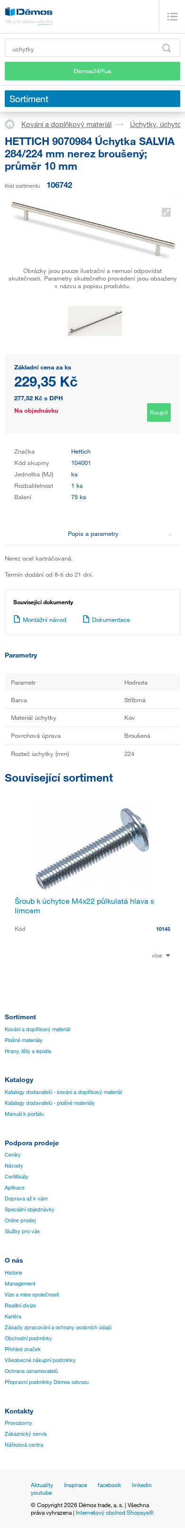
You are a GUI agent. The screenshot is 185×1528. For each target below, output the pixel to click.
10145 (163, 928)
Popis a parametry (93, 533)
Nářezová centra (24, 1444)
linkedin (142, 1485)
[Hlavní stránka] (13, 123)
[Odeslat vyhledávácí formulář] (166, 48)
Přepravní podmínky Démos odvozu (47, 1382)
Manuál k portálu (24, 1114)
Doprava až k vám (26, 1198)
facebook (109, 1485)
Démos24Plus (92, 71)
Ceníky (13, 1154)
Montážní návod (44, 619)
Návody (14, 1165)
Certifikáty (16, 1176)
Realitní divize (20, 1305)
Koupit (159, 412)
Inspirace (75, 1485)
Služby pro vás (22, 1231)
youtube (41, 1492)
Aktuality (42, 1485)
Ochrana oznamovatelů (31, 1371)
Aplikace (15, 1187)
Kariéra (13, 1316)
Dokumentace (111, 619)
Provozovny (18, 1423)
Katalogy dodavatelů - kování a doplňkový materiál (63, 1092)
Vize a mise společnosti (32, 1294)
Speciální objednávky (30, 1209)
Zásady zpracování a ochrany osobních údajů (58, 1327)
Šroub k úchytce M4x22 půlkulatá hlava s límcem (84, 905)
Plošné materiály (24, 1040)
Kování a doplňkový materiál (66, 124)
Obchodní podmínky (28, 1338)
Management (20, 1283)
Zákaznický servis (26, 1434)
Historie (13, 1272)
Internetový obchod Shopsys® (115, 1512)
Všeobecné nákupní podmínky (40, 1360)
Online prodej (20, 1220)
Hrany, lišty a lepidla (28, 1051)
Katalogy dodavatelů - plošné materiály (50, 1103)
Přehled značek (23, 1349)
